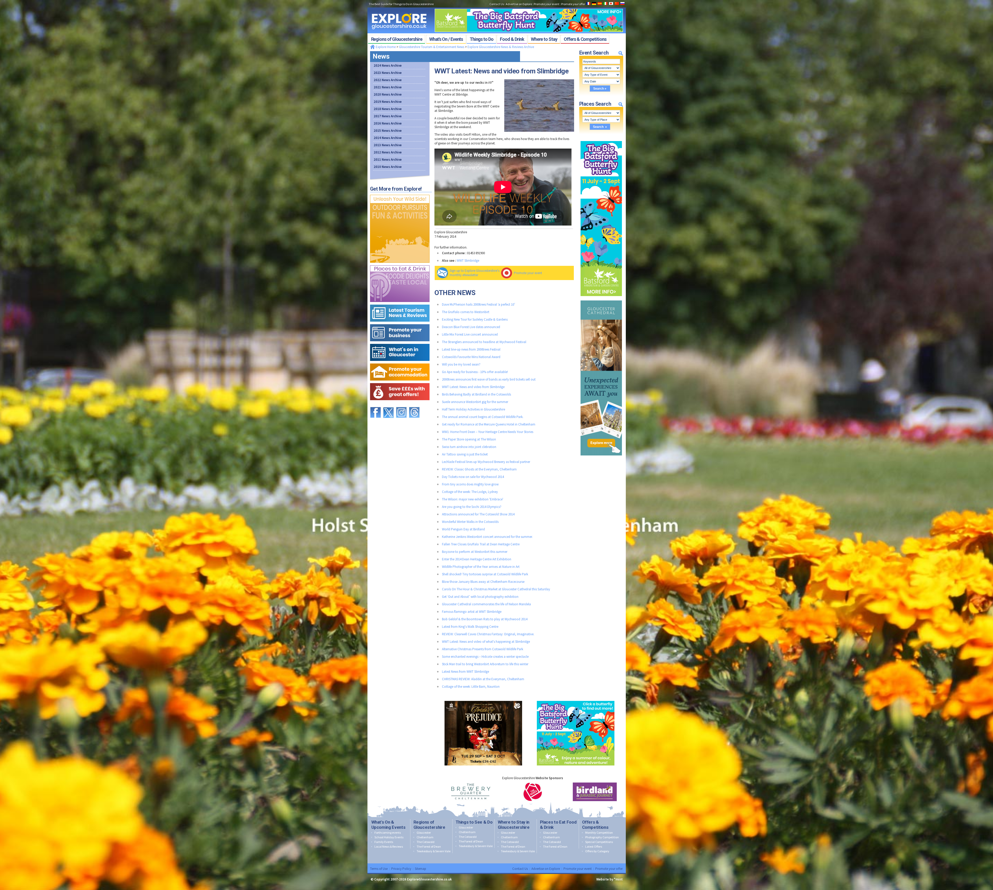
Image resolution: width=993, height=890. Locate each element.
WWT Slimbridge (468, 260)
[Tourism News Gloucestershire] (400, 303)
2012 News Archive (388, 152)
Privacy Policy (401, 868)
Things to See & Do (474, 822)
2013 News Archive (388, 145)
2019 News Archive (388, 101)
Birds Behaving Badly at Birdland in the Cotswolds (476, 394)
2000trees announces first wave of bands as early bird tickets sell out (489, 379)
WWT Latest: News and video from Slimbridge (473, 387)
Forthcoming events (387, 832)
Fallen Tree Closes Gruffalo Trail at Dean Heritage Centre (481, 544)
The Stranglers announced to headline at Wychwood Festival (484, 342)
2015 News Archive (388, 130)
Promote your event (528, 273)
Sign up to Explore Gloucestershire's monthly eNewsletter (474, 272)
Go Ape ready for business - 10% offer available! (475, 372)
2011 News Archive (388, 159)
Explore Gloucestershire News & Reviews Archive (501, 47)
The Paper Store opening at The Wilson (469, 439)
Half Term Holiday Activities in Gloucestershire (473, 409)
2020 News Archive (388, 94)
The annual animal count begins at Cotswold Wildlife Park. (482, 417)
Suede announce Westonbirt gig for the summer (475, 402)
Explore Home (385, 47)
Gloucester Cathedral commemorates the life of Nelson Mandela (486, 604)
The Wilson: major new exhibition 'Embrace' (472, 499)
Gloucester (424, 832)
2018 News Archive (388, 109)
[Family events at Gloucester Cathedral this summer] (601, 299)
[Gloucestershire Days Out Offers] (400, 382)
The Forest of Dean (429, 846)
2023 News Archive (388, 73)
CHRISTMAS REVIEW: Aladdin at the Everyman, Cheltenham (483, 679)
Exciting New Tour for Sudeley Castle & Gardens (475, 319)
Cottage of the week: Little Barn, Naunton (471, 686)
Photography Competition (602, 837)
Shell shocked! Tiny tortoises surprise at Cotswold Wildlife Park (485, 574)
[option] (471, 792)
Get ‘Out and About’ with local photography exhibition (480, 596)
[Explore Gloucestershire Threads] (414, 405)
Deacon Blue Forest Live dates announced (471, 327)
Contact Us (520, 868)
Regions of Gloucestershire (429, 824)
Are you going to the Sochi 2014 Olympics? (471, 507)
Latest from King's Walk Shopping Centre (470, 626)
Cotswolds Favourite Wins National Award (471, 357)
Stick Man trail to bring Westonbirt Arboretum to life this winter (485, 664)
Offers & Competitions (595, 824)
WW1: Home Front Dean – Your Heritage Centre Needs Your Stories (487, 432)
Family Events (383, 842)
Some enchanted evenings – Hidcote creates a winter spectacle (485, 656)
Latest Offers (593, 846)
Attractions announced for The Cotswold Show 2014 (478, 514)
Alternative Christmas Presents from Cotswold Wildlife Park (482, 649)
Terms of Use (379, 868)
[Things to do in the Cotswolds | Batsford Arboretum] (529, 7)
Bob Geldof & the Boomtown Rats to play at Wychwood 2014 (484, 619)
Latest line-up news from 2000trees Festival (471, 349)
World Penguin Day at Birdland (463, 529)
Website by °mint (609, 879)
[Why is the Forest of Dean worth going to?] (400, 193)
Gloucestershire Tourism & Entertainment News (431, 47)
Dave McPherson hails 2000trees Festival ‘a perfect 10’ (478, 304)
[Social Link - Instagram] (401, 405)
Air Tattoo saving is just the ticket (465, 454)
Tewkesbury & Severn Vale (433, 851)
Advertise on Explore (545, 868)
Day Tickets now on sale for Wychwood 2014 (473, 477)
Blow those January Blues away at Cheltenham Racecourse (483, 581)
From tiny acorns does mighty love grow (470, 484)
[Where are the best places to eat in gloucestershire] (400, 264)
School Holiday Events (388, 837)
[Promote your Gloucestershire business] (400, 323)
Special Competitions (599, 842)
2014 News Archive (388, 138)
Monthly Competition (599, 832)
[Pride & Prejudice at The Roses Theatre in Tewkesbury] (483, 700)
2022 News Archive (388, 80)
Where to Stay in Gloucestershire (514, 824)
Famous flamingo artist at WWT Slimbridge (471, 611)
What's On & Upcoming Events (388, 824)
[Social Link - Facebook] (375, 405)
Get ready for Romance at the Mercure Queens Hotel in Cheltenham (488, 424)
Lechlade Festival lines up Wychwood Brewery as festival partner (486, 462)
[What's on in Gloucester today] (400, 342)
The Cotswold (425, 842)
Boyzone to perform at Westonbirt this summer (474, 552)
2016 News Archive (388, 123)
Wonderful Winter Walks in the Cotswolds (470, 522)
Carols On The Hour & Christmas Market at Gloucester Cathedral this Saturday (496, 589)
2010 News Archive (388, 167)
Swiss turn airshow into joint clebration (469, 447)
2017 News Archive (388, 116)
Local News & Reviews (388, 846)
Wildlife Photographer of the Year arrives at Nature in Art (481, 566)
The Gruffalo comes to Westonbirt (465, 312)
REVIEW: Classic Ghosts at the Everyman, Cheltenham (479, 469)
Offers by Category (597, 851)
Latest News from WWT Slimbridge (465, 671)
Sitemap (420, 868)
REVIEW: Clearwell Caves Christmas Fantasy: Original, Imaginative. (488, 634)
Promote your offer (609, 868)
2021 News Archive (388, 87)
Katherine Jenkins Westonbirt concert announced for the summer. (487, 537)
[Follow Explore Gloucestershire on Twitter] (388, 405)
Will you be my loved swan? (461, 364)
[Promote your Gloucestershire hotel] (400, 362)
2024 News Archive (388, 65)
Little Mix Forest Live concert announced (470, 334)
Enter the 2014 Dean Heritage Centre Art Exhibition (476, 559)
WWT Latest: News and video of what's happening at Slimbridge (486, 641)
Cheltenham (425, 837)
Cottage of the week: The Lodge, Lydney (470, 492)
